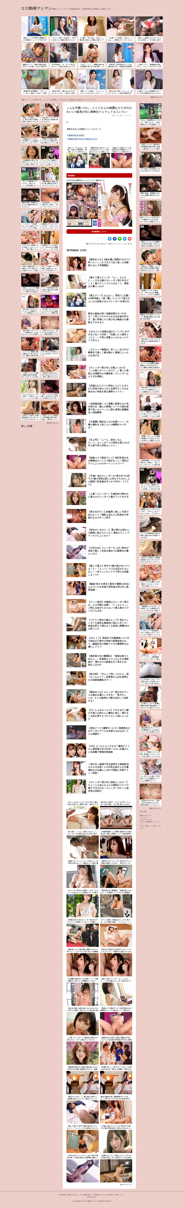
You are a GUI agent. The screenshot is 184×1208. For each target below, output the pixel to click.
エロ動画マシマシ (36, 8)
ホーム (26, 100)
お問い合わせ (91, 1197)
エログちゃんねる (146, 820)
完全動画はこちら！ (99, 232)
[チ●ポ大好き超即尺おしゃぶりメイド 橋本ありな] (99, 204)
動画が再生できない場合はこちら (83, 139)
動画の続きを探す (77, 135)
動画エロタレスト (157, 97)
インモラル (143, 817)
